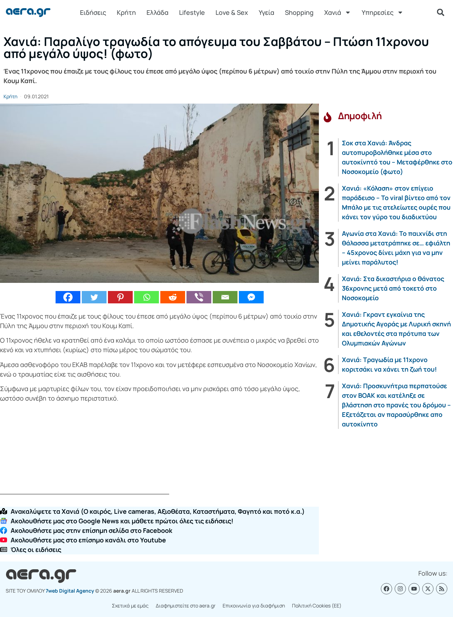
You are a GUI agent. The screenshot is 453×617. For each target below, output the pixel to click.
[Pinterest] (120, 297)
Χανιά (332, 12)
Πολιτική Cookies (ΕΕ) (317, 605)
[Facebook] (68, 297)
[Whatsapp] (146, 297)
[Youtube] (414, 588)
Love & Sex (232, 12)
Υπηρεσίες (378, 12)
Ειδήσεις (93, 12)
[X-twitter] (428, 588)
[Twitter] (94, 297)
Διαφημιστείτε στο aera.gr (186, 605)
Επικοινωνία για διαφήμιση (254, 605)
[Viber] (199, 297)
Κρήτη (126, 12)
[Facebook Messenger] (251, 297)
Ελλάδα (157, 12)
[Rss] (441, 588)
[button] (440, 12)
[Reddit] (172, 297)
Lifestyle (192, 12)
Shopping (299, 12)
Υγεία (266, 12)
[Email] (225, 297)
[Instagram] (400, 588)
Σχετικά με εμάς (130, 605)
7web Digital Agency (70, 590)
